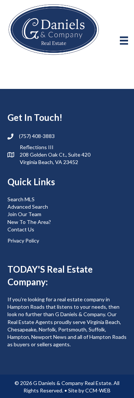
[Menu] (124, 40)
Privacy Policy (23, 240)
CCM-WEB (98, 390)
